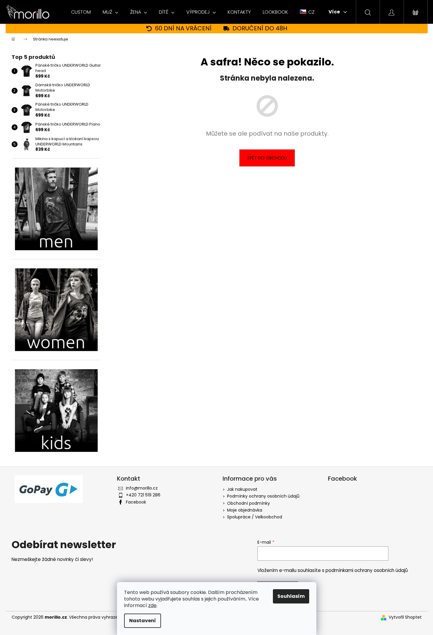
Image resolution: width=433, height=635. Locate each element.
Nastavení (142, 620)
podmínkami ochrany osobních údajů (367, 570)
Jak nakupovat (242, 489)
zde (152, 605)
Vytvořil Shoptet (405, 617)
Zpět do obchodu (267, 158)
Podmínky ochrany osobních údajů (263, 496)
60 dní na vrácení (183, 28)
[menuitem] (81, 12)
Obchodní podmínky (248, 503)
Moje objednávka (244, 510)
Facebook (136, 502)
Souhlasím (291, 596)
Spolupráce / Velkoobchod (254, 517)
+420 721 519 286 (143, 495)
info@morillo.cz (142, 488)
